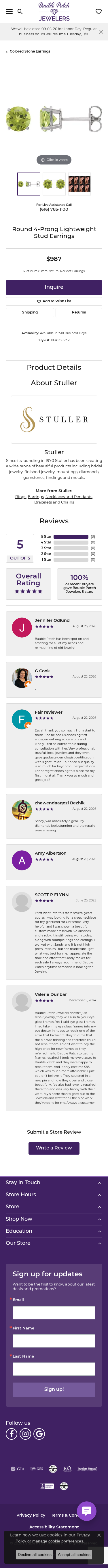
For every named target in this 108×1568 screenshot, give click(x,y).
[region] (54, 119)
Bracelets (43, 502)
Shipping (30, 312)
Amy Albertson (51, 853)
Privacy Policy (30, 1515)
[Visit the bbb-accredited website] (47, 1486)
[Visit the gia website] (17, 1469)
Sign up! (54, 1389)
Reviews (54, 521)
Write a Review (54, 1148)
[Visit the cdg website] (53, 1469)
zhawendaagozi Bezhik (60, 803)
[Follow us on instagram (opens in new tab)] (25, 1434)
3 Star (46, 548)
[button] (20, 11)
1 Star (46, 560)
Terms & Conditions (71, 1515)
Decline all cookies (35, 1554)
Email (18, 1300)
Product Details (54, 368)
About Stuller (54, 383)
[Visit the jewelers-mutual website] (87, 1469)
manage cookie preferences (57, 1541)
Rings (20, 496)
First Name (23, 1328)
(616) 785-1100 (54, 210)
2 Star (46, 554)
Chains (67, 502)
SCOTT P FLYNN (52, 895)
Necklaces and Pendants (69, 496)
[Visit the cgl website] (64, 1486)
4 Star (46, 542)
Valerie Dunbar (51, 995)
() (93, 537)
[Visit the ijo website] (36, 1469)
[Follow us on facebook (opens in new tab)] (11, 1434)
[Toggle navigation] (9, 11)
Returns (79, 312)
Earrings (36, 496)
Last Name (23, 1356)
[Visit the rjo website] (67, 1469)
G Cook (42, 671)
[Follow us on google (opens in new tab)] (39, 1434)
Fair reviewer (48, 713)
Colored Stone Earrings (30, 51)
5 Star (46, 537)
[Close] (101, 31)
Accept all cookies (74, 1554)
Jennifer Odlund (52, 621)
